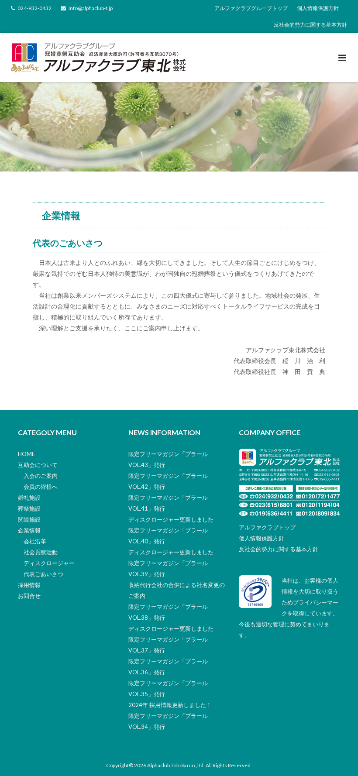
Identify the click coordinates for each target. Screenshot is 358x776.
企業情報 (29, 530)
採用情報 (29, 584)
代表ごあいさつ (43, 573)
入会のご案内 (41, 475)
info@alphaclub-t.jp (91, 8)
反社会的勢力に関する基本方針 (310, 24)
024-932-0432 (34, 8)
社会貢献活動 (41, 552)
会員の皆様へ (41, 486)
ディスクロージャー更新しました (170, 519)
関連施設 (29, 519)
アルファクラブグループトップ (251, 8)
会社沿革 (35, 541)
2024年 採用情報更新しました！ (170, 704)
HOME (26, 453)
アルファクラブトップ (267, 527)
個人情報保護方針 (318, 8)
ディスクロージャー (49, 563)
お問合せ (29, 595)
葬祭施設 (29, 508)
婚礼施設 (29, 497)
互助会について (38, 464)
